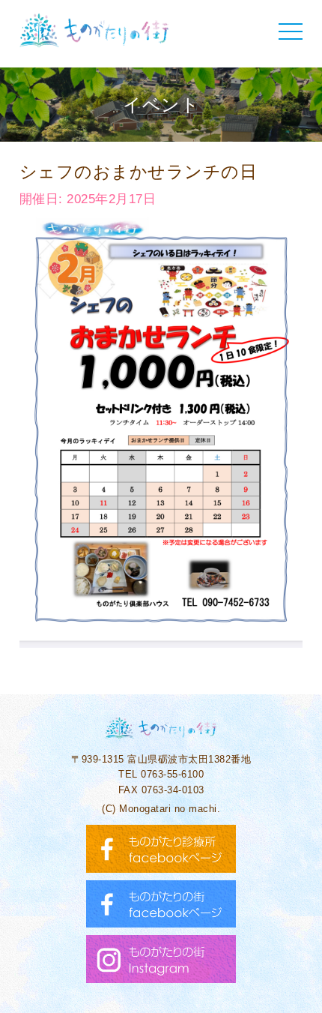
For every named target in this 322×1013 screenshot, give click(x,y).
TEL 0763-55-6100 (161, 774)
